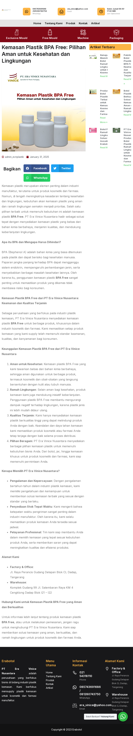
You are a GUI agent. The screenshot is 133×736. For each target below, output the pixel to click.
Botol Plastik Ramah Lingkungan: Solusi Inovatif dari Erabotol (107, 136)
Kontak (83, 23)
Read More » (106, 76)
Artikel (95, 23)
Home (37, 23)
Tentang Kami (54, 23)
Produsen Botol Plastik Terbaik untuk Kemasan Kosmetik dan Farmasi (105, 102)
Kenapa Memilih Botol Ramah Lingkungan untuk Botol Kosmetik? (106, 64)
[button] (37, 168)
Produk (70, 23)
